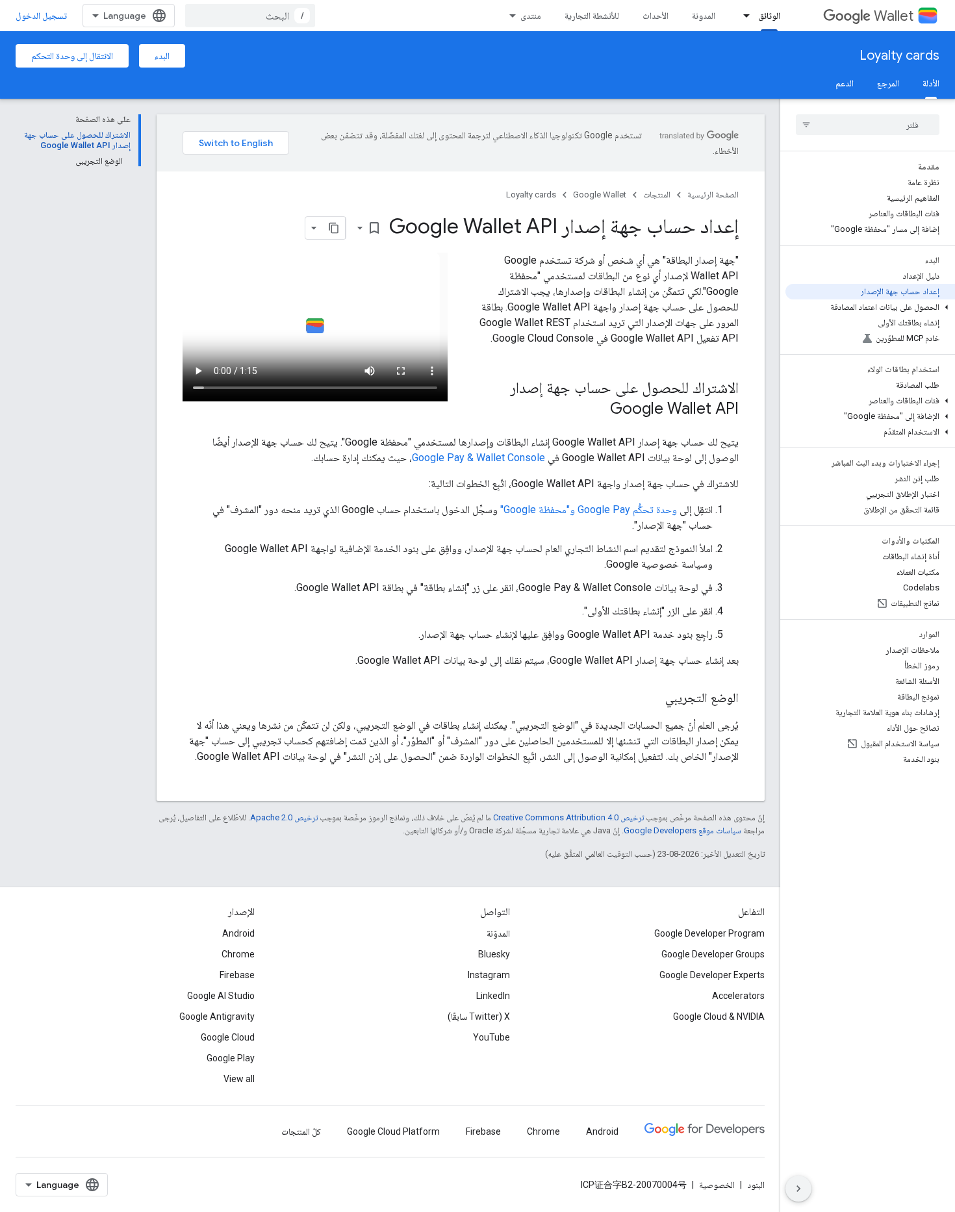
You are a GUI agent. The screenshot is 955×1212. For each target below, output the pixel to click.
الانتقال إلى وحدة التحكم (72, 56)
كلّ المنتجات (301, 1131)
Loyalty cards (899, 55)
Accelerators (738, 996)
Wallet (893, 16)
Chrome (238, 954)
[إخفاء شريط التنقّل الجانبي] (798, 1189)
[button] (870, 307)
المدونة (703, 15)
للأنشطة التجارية (592, 15)
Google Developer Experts (712, 975)
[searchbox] (867, 124)
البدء (162, 56)
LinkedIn (493, 996)
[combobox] (250, 15)
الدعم (844, 83)
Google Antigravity (217, 1016)
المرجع (888, 83)
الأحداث (655, 15)
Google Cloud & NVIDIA (719, 1016)
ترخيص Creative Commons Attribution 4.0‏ (568, 817)
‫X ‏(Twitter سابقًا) (479, 1016)
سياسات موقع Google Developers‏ (682, 830)
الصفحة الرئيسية (713, 194)
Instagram (489, 975)
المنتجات (656, 194)
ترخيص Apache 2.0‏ (284, 817)
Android (238, 933)
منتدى (530, 15)
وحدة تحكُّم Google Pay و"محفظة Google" (588, 509)
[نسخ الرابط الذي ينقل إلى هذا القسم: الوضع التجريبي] (652, 699)
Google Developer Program (709, 933)
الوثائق (769, 15)
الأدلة (931, 83)
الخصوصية (717, 1185)
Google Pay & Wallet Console (478, 457)
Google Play (231, 1058)
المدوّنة (498, 933)
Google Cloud (228, 1037)
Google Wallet (599, 194)
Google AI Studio (221, 996)
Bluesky (494, 954)
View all (239, 1079)
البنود (756, 1185)
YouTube (491, 1037)
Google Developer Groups (713, 954)
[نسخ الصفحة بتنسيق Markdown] (334, 228)
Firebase (237, 975)
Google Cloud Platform (393, 1131)
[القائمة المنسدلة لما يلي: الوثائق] (742, 15)
